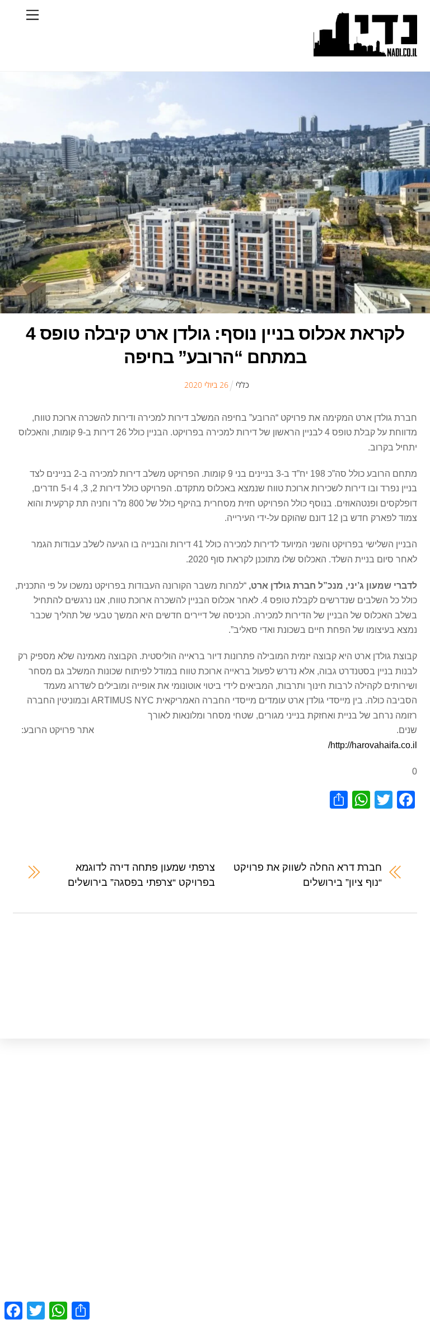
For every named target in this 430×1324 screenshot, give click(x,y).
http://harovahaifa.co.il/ (372, 745)
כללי (242, 384)
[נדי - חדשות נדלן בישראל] (365, 51)
